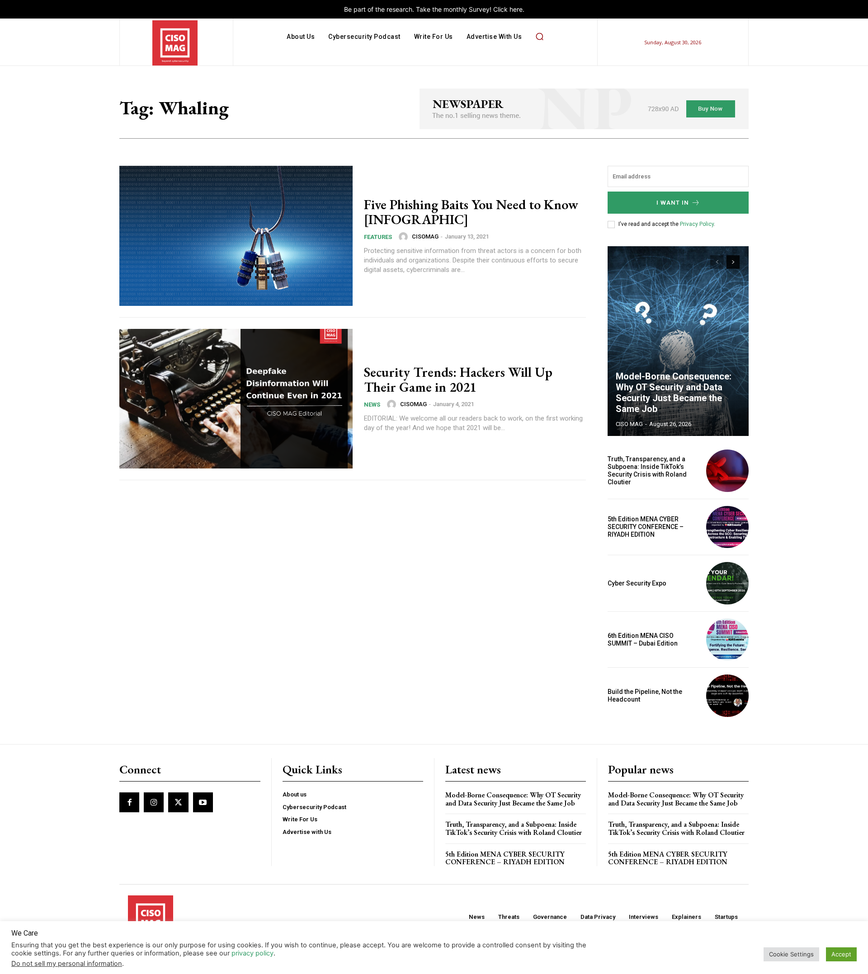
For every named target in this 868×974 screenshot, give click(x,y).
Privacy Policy (697, 224)
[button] (539, 36)
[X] (178, 802)
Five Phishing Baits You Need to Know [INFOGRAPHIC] (471, 212)
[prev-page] (716, 262)
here (516, 9)
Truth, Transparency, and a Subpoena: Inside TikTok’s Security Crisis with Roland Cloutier (647, 470)
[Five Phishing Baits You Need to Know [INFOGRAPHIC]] (236, 236)
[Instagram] (154, 802)
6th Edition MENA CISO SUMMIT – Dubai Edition (643, 639)
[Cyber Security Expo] (727, 583)
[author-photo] (404, 236)
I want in (672, 202)
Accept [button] (841, 954)
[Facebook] (129, 802)
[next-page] (733, 262)
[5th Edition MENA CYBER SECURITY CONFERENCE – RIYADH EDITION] (727, 527)
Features (378, 237)
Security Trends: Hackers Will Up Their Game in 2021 (458, 379)
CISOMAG (425, 236)
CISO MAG (629, 424)
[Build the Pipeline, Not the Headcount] (727, 695)
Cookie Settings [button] (791, 954)
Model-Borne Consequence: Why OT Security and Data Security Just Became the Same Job (673, 392)
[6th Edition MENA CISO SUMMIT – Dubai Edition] (727, 639)
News (372, 404)
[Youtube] (203, 802)
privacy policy (252, 953)
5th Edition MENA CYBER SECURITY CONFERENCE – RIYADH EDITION (646, 526)
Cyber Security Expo (637, 583)
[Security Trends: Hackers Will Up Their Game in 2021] (236, 399)
